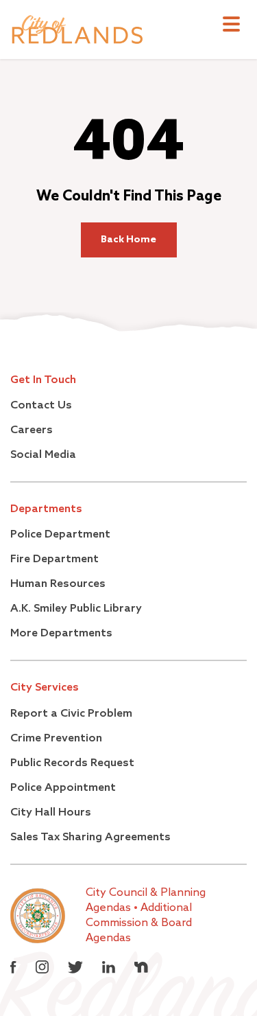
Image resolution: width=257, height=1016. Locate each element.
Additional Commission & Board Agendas (139, 923)
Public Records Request (72, 763)
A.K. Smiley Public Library (76, 608)
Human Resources (58, 584)
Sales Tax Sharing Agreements (90, 837)
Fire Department (54, 559)
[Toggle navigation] (231, 25)
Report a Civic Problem (71, 713)
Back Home (128, 239)
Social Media (43, 455)
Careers (31, 430)
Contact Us (41, 405)
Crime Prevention (56, 738)
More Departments (61, 633)
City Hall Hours (50, 812)
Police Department (60, 534)
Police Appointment (63, 788)
